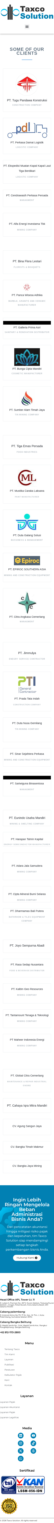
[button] (27, 26)
